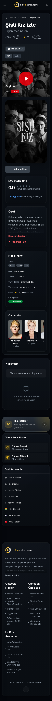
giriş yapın (36, 373)
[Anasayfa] (26, 5)
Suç (26, 265)
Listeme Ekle (20, 169)
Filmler (23, 18)
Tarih (19, 265)
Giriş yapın (15, 196)
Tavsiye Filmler (16, 301)
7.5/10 (26, 292)
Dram (12, 265)
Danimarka (19, 271)
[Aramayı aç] (47, 5)
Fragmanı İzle (19, 241)
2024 (8, 37)
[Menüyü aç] (4, 5)
